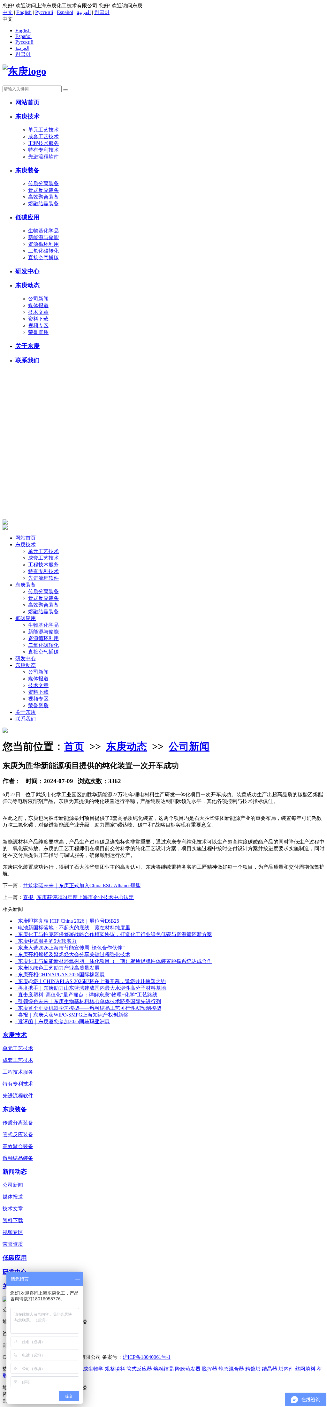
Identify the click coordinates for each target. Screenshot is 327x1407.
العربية (84, 12)
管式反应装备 (43, 190)
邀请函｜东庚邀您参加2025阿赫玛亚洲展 (62, 1021)
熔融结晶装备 (43, 203)
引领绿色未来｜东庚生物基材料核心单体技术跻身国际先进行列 (88, 1001)
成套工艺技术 (43, 136)
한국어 (102, 12)
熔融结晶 (163, 1369)
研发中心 (27, 271)
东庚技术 (27, 116)
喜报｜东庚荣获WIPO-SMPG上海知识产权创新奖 (71, 1014)
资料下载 (38, 318)
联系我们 (27, 360)
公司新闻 (38, 298)
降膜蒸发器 (188, 1369)
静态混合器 (231, 1369)
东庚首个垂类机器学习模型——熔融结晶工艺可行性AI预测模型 (88, 1008)
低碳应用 (27, 217)
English (24, 12)
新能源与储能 (43, 237)
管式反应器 (139, 1369)
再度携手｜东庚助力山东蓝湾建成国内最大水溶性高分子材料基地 (90, 988)
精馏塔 (253, 1369)
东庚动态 (27, 285)
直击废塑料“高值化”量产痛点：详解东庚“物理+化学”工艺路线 (86, 994)
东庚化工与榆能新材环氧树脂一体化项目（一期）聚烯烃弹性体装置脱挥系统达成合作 (113, 961)
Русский (44, 12)
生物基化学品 (43, 230)
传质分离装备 (43, 183)
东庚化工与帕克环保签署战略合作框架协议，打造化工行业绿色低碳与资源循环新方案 (113, 934)
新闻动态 (15, 1171)
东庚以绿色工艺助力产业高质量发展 (57, 968)
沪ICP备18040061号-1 (147, 1357)
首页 (74, 746)
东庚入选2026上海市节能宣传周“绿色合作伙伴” (70, 947)
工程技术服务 (43, 143)
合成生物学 (90, 1369)
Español (65, 12)
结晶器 (269, 1369)
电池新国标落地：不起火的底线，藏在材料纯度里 (72, 927)
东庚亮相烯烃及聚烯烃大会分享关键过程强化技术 (72, 954)
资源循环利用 (43, 244)
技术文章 (38, 312)
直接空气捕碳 (43, 257)
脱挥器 (210, 1369)
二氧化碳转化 (43, 250)
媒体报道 (38, 305)
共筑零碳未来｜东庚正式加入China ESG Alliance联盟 (82, 885)
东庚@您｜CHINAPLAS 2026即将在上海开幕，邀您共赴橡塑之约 (90, 981)
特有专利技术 (43, 150)
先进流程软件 (43, 156)
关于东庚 (27, 346)
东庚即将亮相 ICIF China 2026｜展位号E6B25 (67, 921)
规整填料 (115, 1369)
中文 (8, 12)
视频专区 (38, 325)
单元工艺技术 (43, 129)
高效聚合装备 (43, 197)
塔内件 (286, 1369)
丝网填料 (305, 1369)
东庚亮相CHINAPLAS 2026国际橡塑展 (60, 974)
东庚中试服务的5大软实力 (46, 941)
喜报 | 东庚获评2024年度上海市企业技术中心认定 (78, 897)
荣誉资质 (38, 332)
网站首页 (27, 102)
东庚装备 (27, 170)
